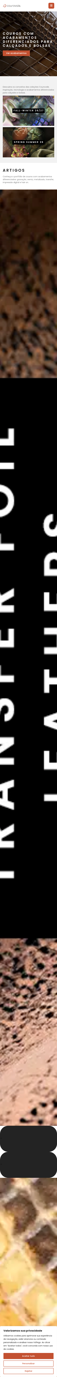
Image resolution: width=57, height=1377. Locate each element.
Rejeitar (28, 1371)
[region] (28, 1351)
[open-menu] (51, 6)
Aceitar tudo (28, 1356)
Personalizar (28, 1363)
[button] (28, 1139)
